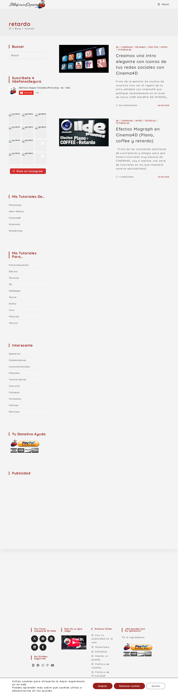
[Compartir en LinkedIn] (34, 647)
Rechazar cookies (129, 686)
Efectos (153, 47)
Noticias (13, 405)
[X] (33, 665)
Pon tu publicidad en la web (102, 639)
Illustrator (14, 224)
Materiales (102, 647)
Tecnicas (150, 120)
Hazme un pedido (100, 658)
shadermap (15, 230)
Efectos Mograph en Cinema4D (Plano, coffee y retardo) (138, 134)
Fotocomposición (19, 265)
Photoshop (15, 205)
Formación (15, 398)
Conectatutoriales (19, 366)
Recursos (14, 411)
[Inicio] (10, 28)
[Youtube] (52, 665)
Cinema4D (127, 47)
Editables (101, 651)
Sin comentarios (128, 105)
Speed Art (15, 353)
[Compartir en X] (34, 638)
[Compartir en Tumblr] (42, 647)
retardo (30, 28)
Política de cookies (101, 666)
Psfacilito (14, 373)
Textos (13, 297)
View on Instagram (29, 171)
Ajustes (156, 686)
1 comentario (126, 177)
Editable (140, 47)
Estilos (12, 303)
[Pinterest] (47, 665)
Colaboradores (17, 360)
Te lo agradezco (133, 637)
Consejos (14, 392)
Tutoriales (124, 49)
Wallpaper (15, 290)
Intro (164, 47)
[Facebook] (38, 665)
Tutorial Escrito (17, 379)
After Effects (16, 211)
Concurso (14, 385)
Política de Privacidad (101, 674)
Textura (13, 323)
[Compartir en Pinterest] (51, 638)
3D (117, 47)
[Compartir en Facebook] (42, 638)
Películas (14, 316)
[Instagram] (43, 665)
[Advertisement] (35, 500)
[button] (15, 119)
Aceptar (102, 686)
